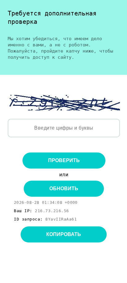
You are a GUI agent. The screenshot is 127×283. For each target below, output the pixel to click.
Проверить (64, 160)
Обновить (63, 188)
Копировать (63, 234)
